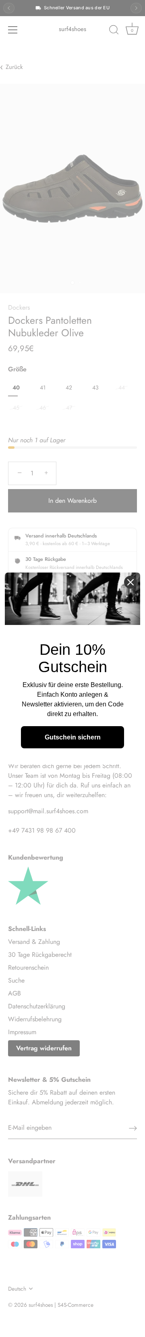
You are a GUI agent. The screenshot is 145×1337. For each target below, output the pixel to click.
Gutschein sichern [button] (73, 737)
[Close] (130, 582)
